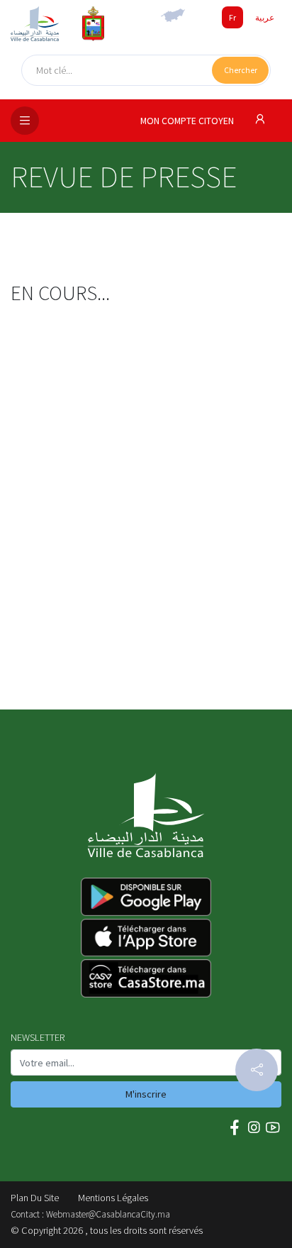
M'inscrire (146, 1094)
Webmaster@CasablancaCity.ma (108, 1214)
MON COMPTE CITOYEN (188, 121)
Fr (232, 17)
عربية (264, 17)
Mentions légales (113, 1197)
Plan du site (35, 1197)
